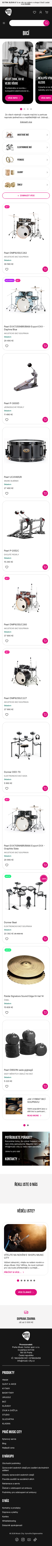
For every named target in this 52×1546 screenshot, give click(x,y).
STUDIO (6, 1414)
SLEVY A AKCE (9, 1384)
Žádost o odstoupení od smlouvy (17, 1488)
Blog (4, 1443)
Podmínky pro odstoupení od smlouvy (19, 1492)
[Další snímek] (47, 1107)
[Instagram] (23, 1539)
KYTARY (6, 1388)
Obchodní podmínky (11, 1463)
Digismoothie (37, 1533)
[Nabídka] (4, 23)
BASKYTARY (8, 1393)
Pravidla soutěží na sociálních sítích (18, 1479)
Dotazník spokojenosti (12, 1525)
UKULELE (6, 1397)
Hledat (5, 1380)
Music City (20, 1533)
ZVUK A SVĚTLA (9, 1410)
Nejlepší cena (8, 1448)
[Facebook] (17, 1539)
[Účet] (41, 12)
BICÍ (4, 1401)
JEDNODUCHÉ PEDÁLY (14, 407)
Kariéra (5, 1516)
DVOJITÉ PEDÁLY (11, 554)
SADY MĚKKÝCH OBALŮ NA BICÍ (18, 1074)
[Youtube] (29, 1539)
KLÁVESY (6, 1406)
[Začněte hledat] (46, 23)
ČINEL (6, 1000)
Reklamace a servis (11, 1483)
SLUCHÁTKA (8, 1419)
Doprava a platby (10, 1512)
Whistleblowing (9, 1521)
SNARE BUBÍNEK (11, 481)
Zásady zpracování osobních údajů (18, 1475)
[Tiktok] (35, 1539)
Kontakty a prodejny (11, 1508)
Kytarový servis (9, 1439)
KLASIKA (6, 1423)
